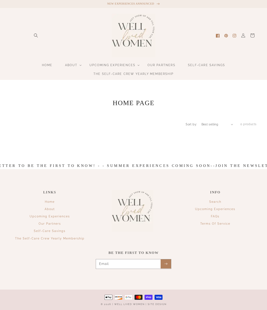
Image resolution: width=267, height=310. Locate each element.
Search (215, 201)
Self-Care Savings (49, 231)
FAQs (215, 216)
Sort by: (191, 124)
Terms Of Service (215, 223)
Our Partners (50, 223)
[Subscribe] (166, 263)
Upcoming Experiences (50, 216)
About (50, 209)
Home (50, 201)
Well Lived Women (129, 304)
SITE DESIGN (157, 304)
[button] (35, 35)
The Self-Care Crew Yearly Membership (49, 238)
